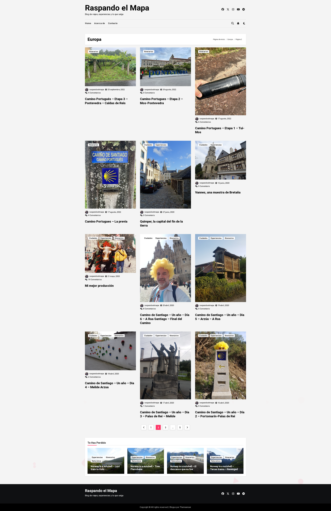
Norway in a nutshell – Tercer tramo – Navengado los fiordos (224, 469)
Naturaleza (96, 461)
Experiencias (161, 145)
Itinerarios (93, 52)
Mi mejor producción (99, 286)
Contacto (113, 23)
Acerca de (99, 23)
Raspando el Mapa (117, 7)
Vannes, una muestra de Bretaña (217, 192)
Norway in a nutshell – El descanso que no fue (183, 468)
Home (88, 23)
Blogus (173, 507)
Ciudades (148, 145)
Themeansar (185, 507)
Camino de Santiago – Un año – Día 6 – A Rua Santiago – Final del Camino (164, 319)
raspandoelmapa (96, 90)
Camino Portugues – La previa (106, 221)
